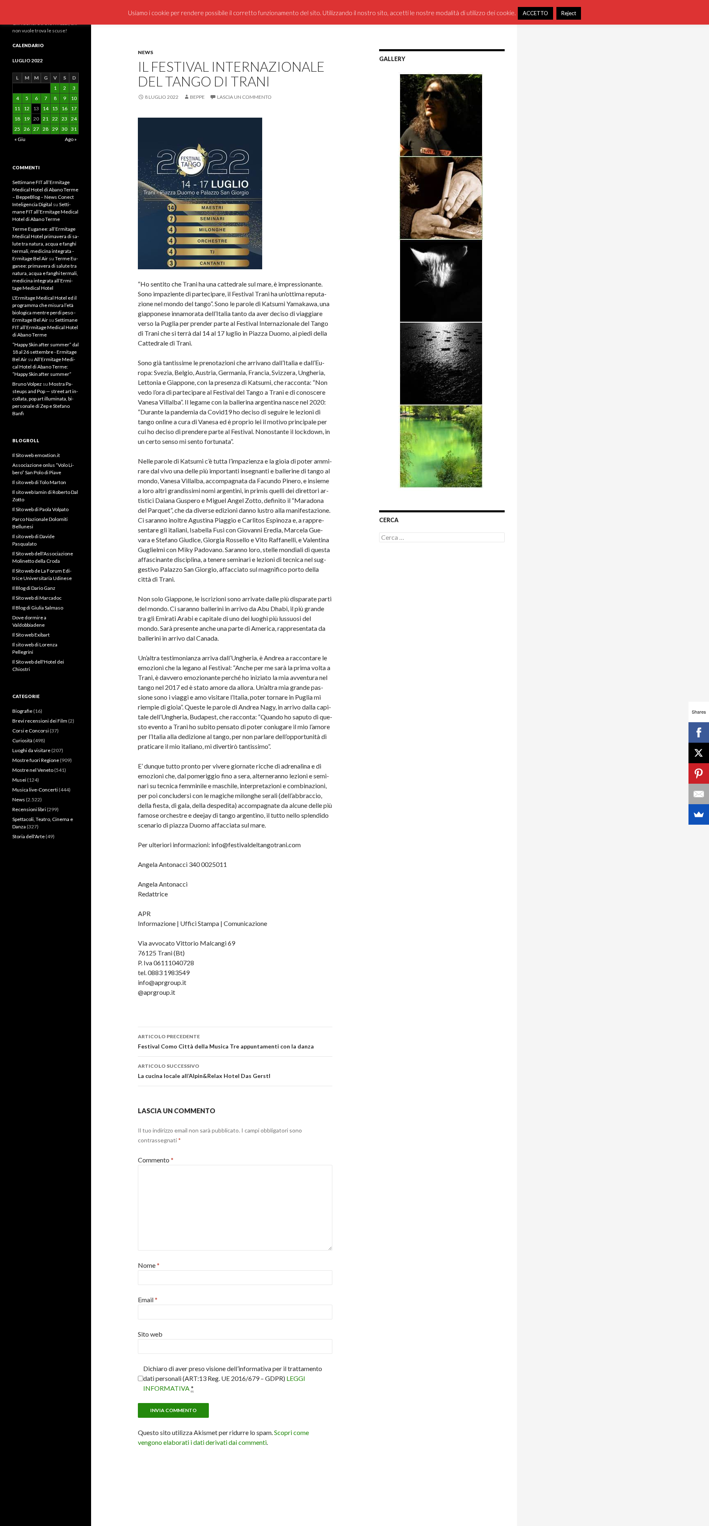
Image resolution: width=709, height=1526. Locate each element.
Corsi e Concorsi (30, 731)
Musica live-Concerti (35, 790)
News (145, 52)
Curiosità (22, 740)
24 (74, 119)
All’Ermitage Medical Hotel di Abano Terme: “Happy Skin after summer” (43, 366)
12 (27, 108)
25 (17, 129)
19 (27, 119)
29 (55, 129)
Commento (156, 1160)
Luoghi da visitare (31, 750)
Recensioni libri (29, 809)
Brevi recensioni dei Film (39, 721)
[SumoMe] (698, 814)
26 (27, 129)
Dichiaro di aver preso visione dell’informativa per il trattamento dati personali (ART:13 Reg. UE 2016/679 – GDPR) (232, 1378)
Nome (149, 1265)
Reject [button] (568, 13)
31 (74, 129)
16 (64, 108)
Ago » (71, 139)
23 (64, 119)
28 (45, 129)
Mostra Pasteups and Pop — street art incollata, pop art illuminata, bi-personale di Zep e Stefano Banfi (45, 398)
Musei (19, 780)
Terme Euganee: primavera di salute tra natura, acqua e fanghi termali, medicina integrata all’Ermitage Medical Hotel (45, 273)
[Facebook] (698, 732)
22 (55, 119)
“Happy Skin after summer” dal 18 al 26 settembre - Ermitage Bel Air (45, 351)
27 (36, 129)
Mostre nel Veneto (32, 770)
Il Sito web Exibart (31, 635)
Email (148, 1299)
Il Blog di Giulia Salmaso (37, 608)
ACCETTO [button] (535, 13)
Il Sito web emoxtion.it (36, 455)
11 (17, 108)
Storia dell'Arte (28, 836)
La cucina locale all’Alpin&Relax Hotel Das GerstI (204, 1071)
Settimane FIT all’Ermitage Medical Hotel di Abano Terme (45, 211)
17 (74, 108)
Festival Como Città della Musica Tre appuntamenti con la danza (226, 1041)
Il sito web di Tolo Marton (39, 482)
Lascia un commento (244, 97)
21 (45, 119)
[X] (698, 753)
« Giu (19, 139)
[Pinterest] (698, 773)
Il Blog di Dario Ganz (33, 588)
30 (64, 129)
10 (74, 98)
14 (45, 108)
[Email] (698, 794)
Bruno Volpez (27, 384)
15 (55, 108)
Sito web (150, 1334)
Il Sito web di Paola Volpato (40, 509)
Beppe (197, 97)
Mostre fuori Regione (35, 760)
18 (17, 119)
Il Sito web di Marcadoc (37, 598)
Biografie (22, 711)
